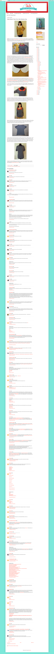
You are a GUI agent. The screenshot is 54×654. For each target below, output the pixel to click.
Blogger (30, 650)
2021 (37, 53)
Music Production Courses (12, 512)
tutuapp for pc (10, 486)
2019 (37, 55)
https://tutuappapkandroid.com (12, 495)
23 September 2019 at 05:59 (12, 538)
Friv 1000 (10, 362)
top (19, 166)
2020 (37, 54)
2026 (37, 48)
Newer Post (8, 642)
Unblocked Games (11, 608)
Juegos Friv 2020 (12, 419)
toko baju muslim (11, 287)
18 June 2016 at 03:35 (11, 338)
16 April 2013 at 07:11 (11, 177)
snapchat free (31, 354)
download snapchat (27, 354)
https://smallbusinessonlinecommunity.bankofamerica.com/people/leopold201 (18, 568)
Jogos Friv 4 (10, 439)
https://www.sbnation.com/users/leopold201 (14, 569)
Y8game (10, 598)
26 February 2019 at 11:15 (12, 513)
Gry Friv (15, 454)
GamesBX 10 (10, 468)
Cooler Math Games (11, 613)
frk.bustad (10, 313)
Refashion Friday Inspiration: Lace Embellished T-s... (41, 83)
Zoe (10, 165)
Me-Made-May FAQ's (18, 13)
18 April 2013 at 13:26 (11, 285)
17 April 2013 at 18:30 (11, 272)
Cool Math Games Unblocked (21, 615)
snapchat (10, 354)
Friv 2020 (10, 410)
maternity (10, 166)
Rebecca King (10, 270)
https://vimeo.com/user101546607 (13, 565)
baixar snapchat (13, 354)
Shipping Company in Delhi (12, 507)
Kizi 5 (9, 597)
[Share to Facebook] (16, 165)
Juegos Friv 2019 (11, 441)
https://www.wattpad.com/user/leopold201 (14, 573)
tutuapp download (11, 475)
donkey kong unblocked (12, 334)
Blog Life (10, 584)
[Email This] (14, 165)
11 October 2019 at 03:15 (12, 551)
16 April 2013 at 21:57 (11, 250)
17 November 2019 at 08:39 (12, 577)
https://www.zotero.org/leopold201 (13, 571)
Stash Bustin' (16, 166)
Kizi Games (13, 435)
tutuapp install (10, 479)
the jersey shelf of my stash (15, 162)
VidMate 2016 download (12, 638)
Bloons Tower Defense (27, 615)
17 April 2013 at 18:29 (11, 268)
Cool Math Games (11, 615)
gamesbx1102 (10, 579)
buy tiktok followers (11, 631)
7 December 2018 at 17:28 (12, 497)
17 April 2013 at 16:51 (11, 264)
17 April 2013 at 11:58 (11, 259)
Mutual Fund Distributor (11, 517)
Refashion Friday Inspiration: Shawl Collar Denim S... (42, 73)
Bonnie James (11, 266)
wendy (10, 175)
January (39, 89)
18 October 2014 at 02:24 (12, 319)
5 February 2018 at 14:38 (12, 414)
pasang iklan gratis (11, 317)
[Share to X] (15, 165)
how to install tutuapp (11, 485)
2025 (37, 49)
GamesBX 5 (10, 469)
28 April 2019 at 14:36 (11, 524)
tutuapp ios (10, 482)
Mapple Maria (10, 589)
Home (7, 13)
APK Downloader (22, 592)
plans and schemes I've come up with (18, 39)
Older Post (32, 642)
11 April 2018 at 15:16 (11, 431)
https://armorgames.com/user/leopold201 (13, 576)
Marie (9, 248)
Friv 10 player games (16, 393)
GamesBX (10, 537)
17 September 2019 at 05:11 (12, 529)
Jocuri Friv (10, 435)
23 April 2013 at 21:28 (11, 315)
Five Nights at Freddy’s (12, 357)
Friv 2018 (10, 400)
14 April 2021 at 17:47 (11, 639)
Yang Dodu (10, 553)
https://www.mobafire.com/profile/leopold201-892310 (15, 564)
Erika (9, 252)
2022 (37, 52)
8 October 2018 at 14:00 (12, 470)
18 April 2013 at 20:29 (11, 298)
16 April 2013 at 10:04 (11, 219)
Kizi (16, 434)
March (38, 87)
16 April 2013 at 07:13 (11, 182)
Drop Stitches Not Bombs (12, 229)
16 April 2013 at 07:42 (11, 186)
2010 (37, 92)
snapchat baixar (17, 354)
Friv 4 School (10, 370)
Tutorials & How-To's (26, 13)
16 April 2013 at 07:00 (11, 173)
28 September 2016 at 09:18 (12, 349)
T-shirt (18, 166)
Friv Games (28, 423)
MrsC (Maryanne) (11, 199)
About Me (11, 13)
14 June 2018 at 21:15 (11, 442)
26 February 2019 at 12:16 (12, 518)
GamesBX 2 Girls (11, 467)
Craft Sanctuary (11, 239)
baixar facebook (11, 348)
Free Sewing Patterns (34, 13)
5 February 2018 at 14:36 (12, 408)
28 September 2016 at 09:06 (12, 344)
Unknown (10, 257)
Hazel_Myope (10, 306)
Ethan (9, 623)
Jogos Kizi (10, 404)
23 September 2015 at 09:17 (12, 324)
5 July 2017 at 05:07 (11, 372)
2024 (37, 50)
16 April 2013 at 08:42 (11, 197)
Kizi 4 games (10, 382)
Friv (27, 322)
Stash (14, 166)
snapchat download (22, 354)
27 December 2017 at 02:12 (12, 388)
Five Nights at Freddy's (12, 422)
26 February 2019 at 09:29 (12, 508)
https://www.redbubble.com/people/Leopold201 (14, 572)
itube (9, 493)
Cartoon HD (10, 501)
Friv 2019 (23, 440)
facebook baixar (20, 348)
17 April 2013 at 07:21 (11, 255)
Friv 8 (9, 371)
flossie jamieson (11, 292)
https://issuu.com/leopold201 (12, 566)
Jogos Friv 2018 (11, 407)
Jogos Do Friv (10, 406)
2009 (37, 93)
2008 (37, 94)
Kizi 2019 (10, 413)
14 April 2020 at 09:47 (11, 621)
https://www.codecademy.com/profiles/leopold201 (14, 570)
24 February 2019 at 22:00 (12, 503)
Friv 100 (10, 330)
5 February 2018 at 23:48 (12, 420)
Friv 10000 (10, 323)
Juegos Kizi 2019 (15, 441)
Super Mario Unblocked (12, 337)
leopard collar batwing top (28, 57)
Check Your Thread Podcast (11, 15)
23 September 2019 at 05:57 (12, 533)
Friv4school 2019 (14, 418)
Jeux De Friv (12, 453)
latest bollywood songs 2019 (12, 520)
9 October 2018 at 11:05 (12, 489)
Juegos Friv (15, 453)
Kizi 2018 (15, 419)
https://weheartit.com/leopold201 (12, 575)
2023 (37, 51)
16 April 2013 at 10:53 (11, 227)
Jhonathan (10, 458)
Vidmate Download (17, 522)
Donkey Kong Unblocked (19, 335)
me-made (12, 166)
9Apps (10, 500)
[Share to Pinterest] (17, 165)
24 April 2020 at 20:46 (11, 632)
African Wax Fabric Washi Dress (41, 72)
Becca (10, 244)
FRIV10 (10, 604)
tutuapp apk (10, 476)
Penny (10, 300)
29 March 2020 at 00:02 (12, 599)
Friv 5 (9, 329)
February (39, 88)
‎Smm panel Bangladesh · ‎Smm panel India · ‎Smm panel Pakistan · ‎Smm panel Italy (19, 629)
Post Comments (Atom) (13, 643)
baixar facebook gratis (15, 348)
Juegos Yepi (15, 435)
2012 (37, 90)
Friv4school (25, 435)
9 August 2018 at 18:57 (11, 449)
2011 (37, 91)
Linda (9, 385)
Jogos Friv (29, 435)
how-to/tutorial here (25, 81)
